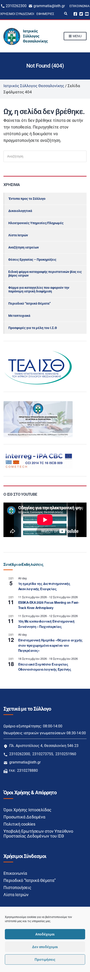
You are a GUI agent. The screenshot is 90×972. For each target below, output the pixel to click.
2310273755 (42, 754)
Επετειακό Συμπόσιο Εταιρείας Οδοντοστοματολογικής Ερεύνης (44, 667)
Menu (76, 36)
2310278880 (27, 770)
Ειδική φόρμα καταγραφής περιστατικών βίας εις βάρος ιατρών (45, 273)
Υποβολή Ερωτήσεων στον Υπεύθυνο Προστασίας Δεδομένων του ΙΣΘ (38, 833)
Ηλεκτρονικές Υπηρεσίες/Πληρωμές (35, 223)
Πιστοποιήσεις (17, 887)
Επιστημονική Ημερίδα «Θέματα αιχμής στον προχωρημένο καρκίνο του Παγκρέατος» (50, 645)
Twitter (81, 14)
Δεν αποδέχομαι (45, 947)
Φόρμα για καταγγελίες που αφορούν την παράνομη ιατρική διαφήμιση (38, 289)
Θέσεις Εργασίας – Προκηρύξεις (32, 259)
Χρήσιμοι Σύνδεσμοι (17, 14)
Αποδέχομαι (45, 934)
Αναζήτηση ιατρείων (23, 247)
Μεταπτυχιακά (19, 315)
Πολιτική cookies (19, 824)
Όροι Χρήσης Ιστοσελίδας (27, 809)
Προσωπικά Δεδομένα (24, 817)
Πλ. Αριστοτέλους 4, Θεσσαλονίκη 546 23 (43, 745)
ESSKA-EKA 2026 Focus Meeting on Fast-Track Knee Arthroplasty (48, 605)
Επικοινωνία (79, 6)
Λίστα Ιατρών (18, 235)
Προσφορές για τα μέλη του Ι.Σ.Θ (32, 328)
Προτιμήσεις (45, 960)
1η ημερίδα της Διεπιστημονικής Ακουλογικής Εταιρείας (44, 586)
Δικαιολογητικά (20, 211)
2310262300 (16, 6)
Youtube (87, 14)
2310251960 (65, 754)
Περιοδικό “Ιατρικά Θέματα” (29, 303)
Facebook (75, 14)
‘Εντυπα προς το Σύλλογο (26, 198)
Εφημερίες (45, 14)
